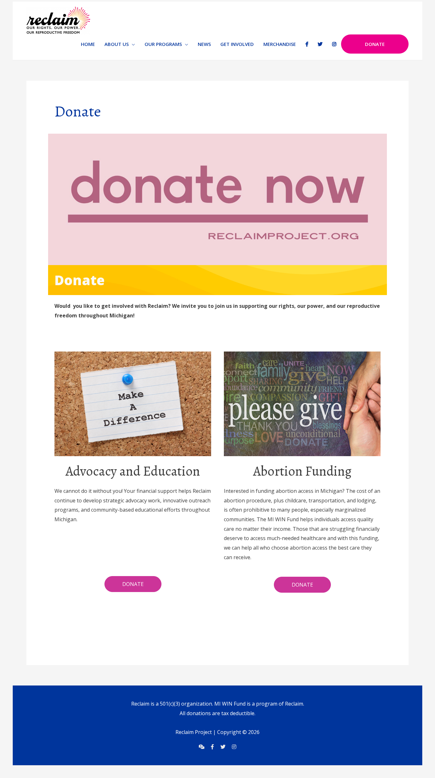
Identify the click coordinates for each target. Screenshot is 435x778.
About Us (116, 44)
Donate (375, 44)
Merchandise (279, 44)
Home (88, 44)
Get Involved (237, 44)
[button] (132, 584)
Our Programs (163, 44)
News (204, 44)
